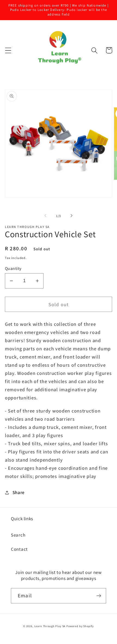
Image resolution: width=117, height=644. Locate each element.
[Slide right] (72, 216)
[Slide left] (45, 216)
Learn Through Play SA (50, 626)
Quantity (13, 268)
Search (18, 535)
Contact (19, 549)
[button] (8, 50)
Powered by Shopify (80, 626)
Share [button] (18, 492)
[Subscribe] (98, 595)
